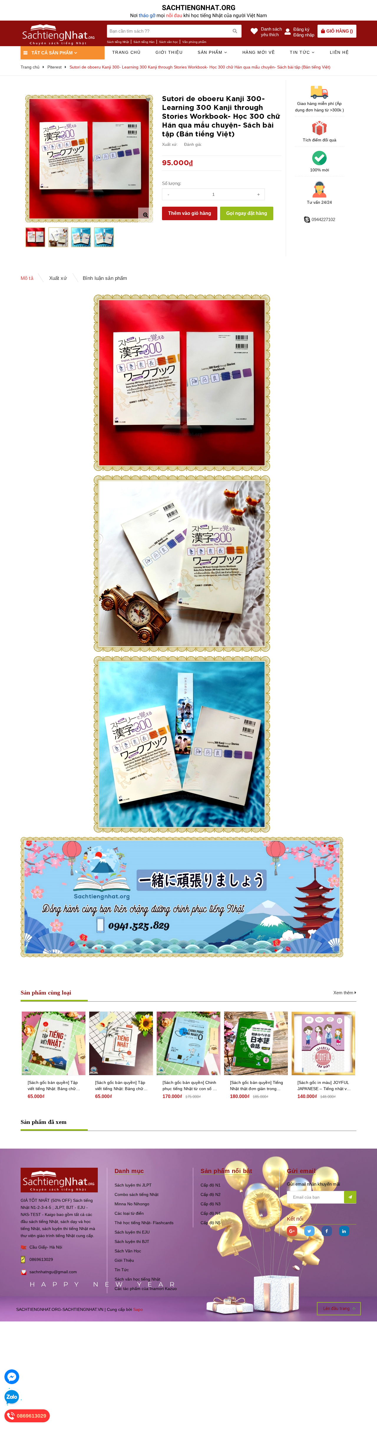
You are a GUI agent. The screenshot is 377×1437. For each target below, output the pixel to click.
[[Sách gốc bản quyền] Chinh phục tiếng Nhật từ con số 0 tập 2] (188, 1043)
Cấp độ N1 (211, 1185)
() (339, 31)
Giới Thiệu (124, 1260)
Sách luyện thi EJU (132, 1232)
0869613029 (41, 1259)
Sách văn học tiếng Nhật (137, 1279)
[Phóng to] (145, 215)
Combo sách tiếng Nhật (136, 1194)
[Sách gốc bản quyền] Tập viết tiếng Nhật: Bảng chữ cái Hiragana (120, 1086)
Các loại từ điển (129, 1213)
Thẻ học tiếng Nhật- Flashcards (144, 1222)
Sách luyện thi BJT (132, 1241)
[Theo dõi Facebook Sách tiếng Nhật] (327, 1231)
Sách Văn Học (128, 1251)
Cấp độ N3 (211, 1204)
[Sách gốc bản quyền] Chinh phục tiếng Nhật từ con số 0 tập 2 (189, 1086)
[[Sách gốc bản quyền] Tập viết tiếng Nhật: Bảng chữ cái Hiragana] (121, 1043)
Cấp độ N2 (211, 1194)
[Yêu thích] (148, 100)
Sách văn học (168, 42)
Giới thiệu (169, 52)
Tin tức (301, 52)
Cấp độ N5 (211, 1222)
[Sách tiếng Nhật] (59, 1179)
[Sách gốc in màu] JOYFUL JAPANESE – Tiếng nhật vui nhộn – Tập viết (323, 1086)
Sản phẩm (211, 52)
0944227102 (323, 219)
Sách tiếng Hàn (144, 42)
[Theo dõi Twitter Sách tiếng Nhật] (309, 1231)
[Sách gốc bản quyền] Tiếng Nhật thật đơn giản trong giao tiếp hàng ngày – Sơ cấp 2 (256, 1086)
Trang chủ (126, 52)
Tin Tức (122, 1269)
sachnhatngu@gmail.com (53, 1271)
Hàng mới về (258, 52)
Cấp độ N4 (211, 1213)
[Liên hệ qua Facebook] (11, 1376)
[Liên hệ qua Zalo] (11, 1397)
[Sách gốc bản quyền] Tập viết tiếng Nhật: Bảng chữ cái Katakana (53, 1086)
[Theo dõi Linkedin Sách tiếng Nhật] (344, 1231)
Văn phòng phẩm (194, 42)
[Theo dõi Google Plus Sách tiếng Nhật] (292, 1231)
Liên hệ (339, 52)
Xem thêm (344, 992)
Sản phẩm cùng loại (46, 992)
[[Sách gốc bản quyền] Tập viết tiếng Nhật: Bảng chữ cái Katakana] (53, 1043)
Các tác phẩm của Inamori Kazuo (146, 1288)
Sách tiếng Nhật (118, 42)
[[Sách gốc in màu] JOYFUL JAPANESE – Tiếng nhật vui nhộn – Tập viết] (323, 1043)
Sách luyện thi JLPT (133, 1185)
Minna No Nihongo (132, 1204)
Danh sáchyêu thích (271, 31)
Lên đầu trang (336, 1308)
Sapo (138, 1309)
